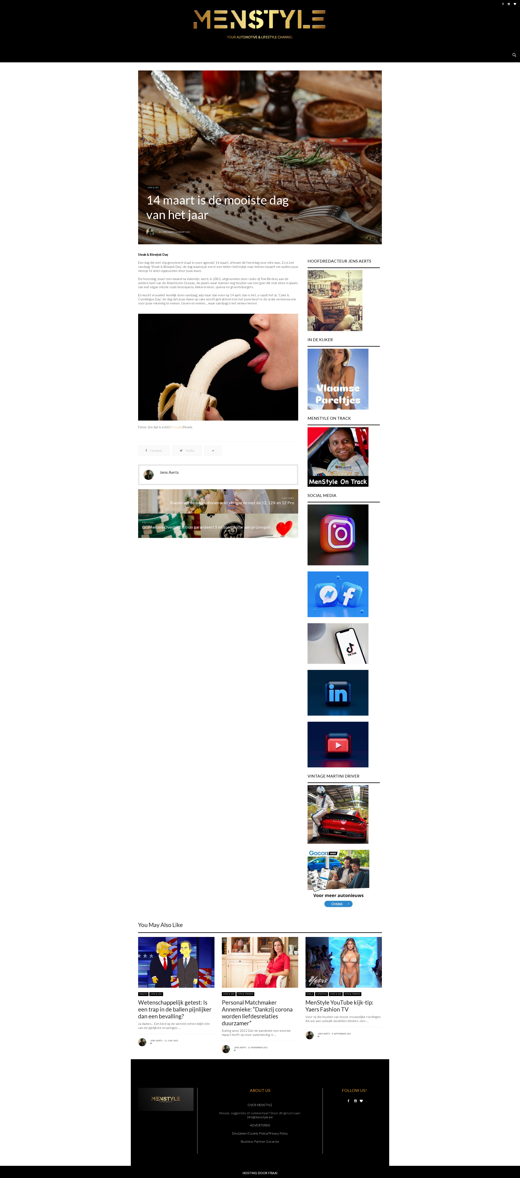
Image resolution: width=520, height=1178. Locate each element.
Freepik (176, 427)
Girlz (310, 994)
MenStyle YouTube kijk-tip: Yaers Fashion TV (339, 1006)
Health (143, 994)
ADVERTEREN (260, 1125)
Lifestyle (321, 994)
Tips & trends (245, 994)
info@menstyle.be (260, 1117)
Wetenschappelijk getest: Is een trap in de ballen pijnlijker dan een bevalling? (174, 1009)
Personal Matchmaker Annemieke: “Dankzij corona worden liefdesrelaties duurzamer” (257, 1013)
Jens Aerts (168, 232)
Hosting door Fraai (260, 1173)
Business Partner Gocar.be (260, 1141)
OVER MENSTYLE (260, 1105)
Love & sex (153, 187)
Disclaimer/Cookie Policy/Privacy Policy (260, 1133)
